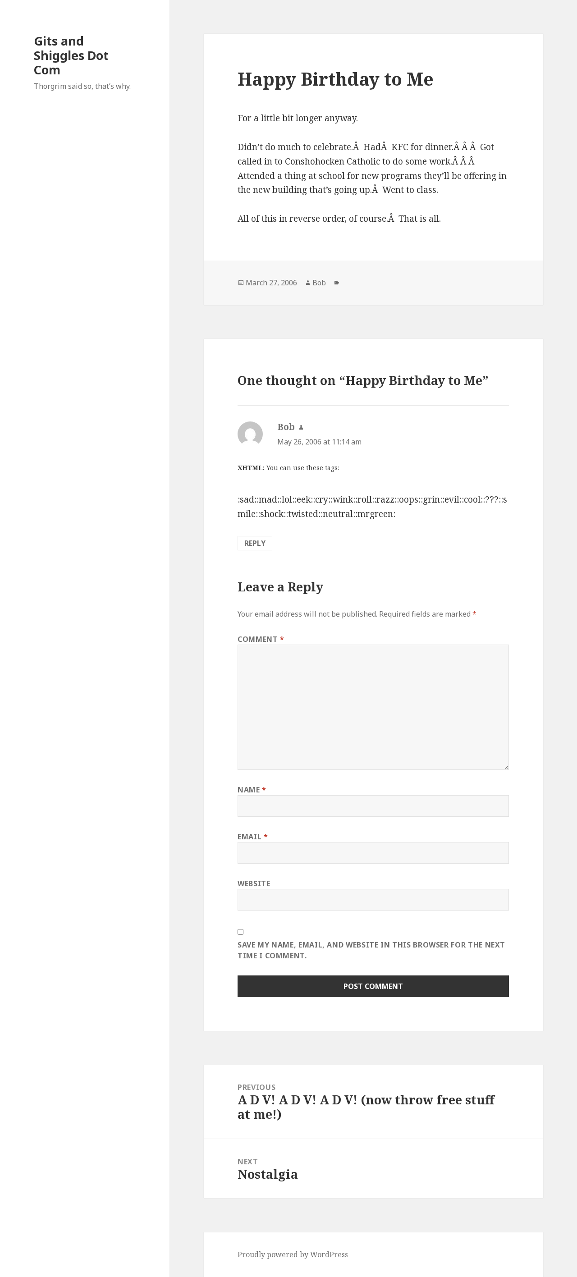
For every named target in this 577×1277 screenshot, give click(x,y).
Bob (319, 283)
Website (254, 883)
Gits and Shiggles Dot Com (71, 55)
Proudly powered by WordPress (293, 1254)
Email (253, 837)
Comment (261, 639)
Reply (255, 543)
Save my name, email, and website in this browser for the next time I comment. (371, 950)
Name (252, 790)
